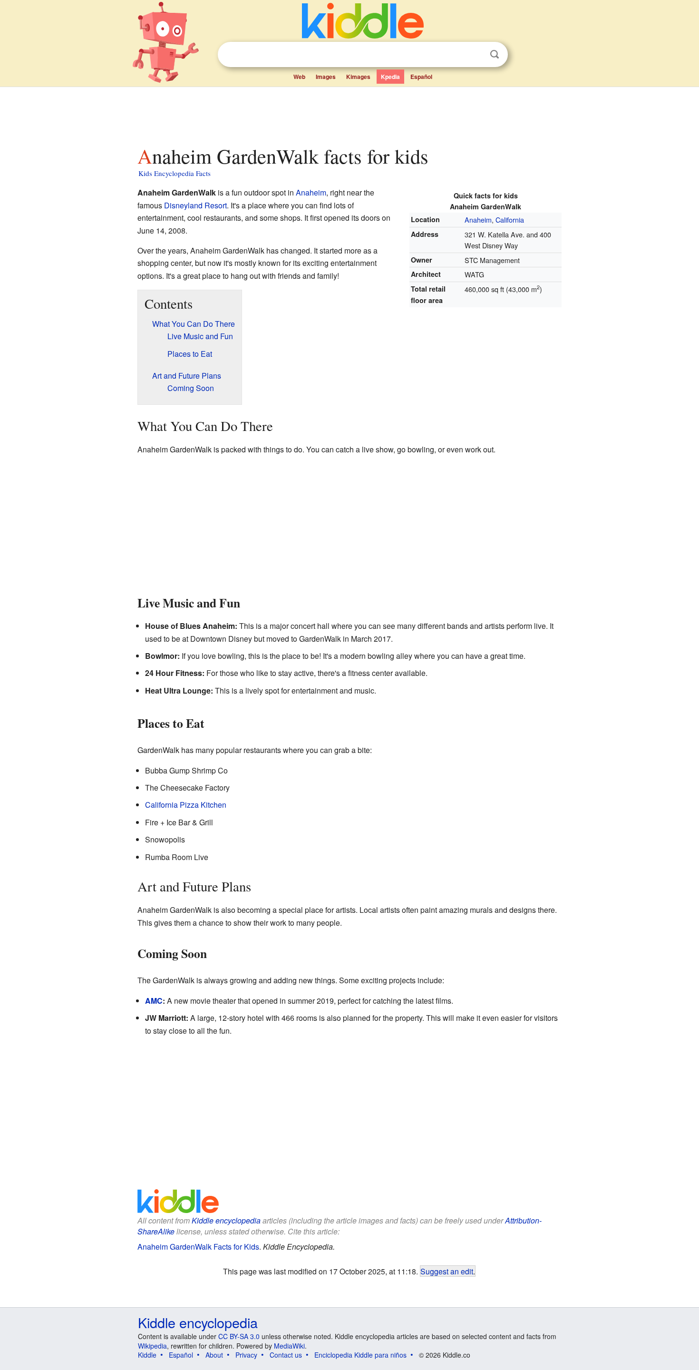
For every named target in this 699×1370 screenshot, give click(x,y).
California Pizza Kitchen (185, 804)
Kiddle (147, 1355)
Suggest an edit (446, 1271)
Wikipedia (152, 1345)
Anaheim (478, 220)
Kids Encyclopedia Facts (174, 173)
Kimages (358, 76)
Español (421, 76)
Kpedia (390, 76)
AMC (154, 1000)
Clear (475, 55)
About (214, 1355)
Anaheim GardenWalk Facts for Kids (198, 1246)
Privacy (246, 1355)
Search (494, 54)
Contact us (286, 1355)
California (509, 220)
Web (299, 76)
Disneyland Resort (195, 205)
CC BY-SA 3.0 (239, 1336)
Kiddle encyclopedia (226, 1220)
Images (326, 76)
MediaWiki (289, 1345)
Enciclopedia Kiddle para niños (360, 1355)
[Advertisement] (349, 114)
